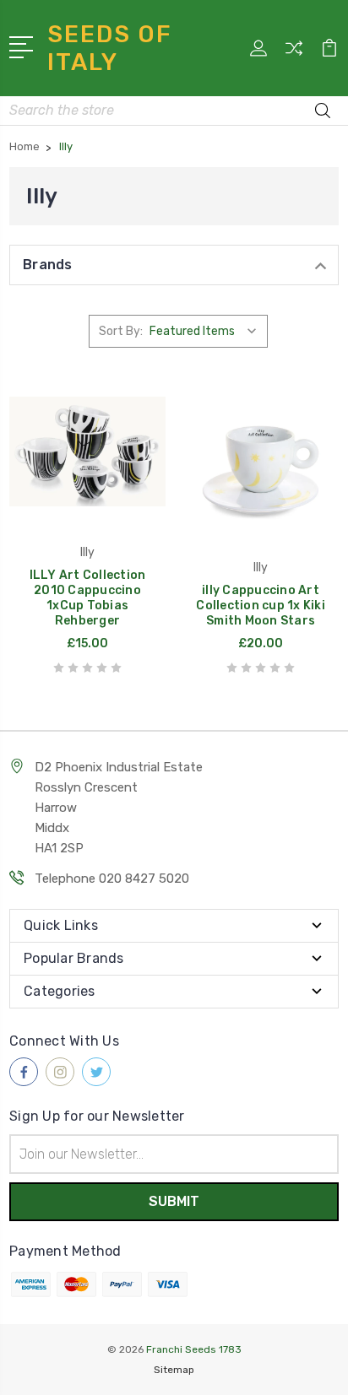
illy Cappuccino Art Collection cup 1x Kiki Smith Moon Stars (260, 605)
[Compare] (294, 53)
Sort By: (121, 331)
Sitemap (174, 1370)
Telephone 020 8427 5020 (112, 878)
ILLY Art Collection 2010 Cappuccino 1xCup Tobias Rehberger (88, 598)
